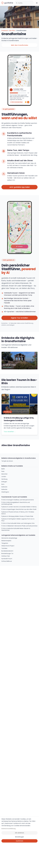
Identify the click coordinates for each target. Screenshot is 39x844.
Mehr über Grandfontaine (19, 45)
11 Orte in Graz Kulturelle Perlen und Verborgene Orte (17, 523)
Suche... (20, 3)
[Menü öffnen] (37, 3)
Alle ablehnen (19, 833)
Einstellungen (19, 837)
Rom (2, 484)
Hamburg (4, 479)
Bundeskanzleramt (7, 551)
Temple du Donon (7, 461)
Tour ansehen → (10, 432)
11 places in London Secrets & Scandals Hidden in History (19, 507)
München (4, 474)
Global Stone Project (7, 546)
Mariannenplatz (6, 541)
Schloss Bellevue (6, 561)
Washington (5, 492)
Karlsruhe (4, 487)
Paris (2, 471)
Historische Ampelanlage (9, 538)
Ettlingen (4, 482)
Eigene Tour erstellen (19, 318)
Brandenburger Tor (7, 553)
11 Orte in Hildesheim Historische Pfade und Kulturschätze (19, 526)
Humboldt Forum (6, 559)
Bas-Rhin (12, 30)
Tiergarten (4, 543)
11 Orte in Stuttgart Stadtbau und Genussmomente (17, 500)
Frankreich (4, 30)
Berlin (3, 469)
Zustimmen (19, 841)
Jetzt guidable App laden (19, 187)
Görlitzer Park (5, 556)
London (3, 476)
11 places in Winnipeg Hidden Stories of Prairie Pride (17, 516)
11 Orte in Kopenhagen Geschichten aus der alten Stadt (18, 509)
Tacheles (4, 548)
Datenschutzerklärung (8, 828)
